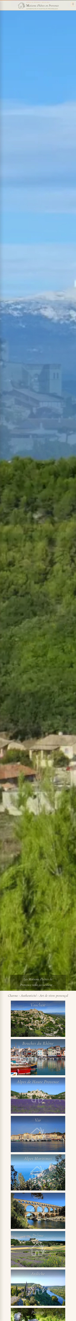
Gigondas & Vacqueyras (24, 1020)
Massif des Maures (51, 1130)
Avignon (17, 1017)
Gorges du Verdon (24, 1102)
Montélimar (54, 1250)
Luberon (25, 1017)
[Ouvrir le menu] (73, 4)
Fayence (38, 1143)
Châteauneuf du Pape (39, 1026)
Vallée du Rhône (54, 1026)
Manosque (56, 1095)
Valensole (54, 1098)
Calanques (24, 1063)
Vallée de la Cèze (57, 1212)
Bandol (55, 1134)
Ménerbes (25, 1023)
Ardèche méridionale (26, 1289)
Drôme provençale (23, 1250)
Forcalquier (23, 1098)
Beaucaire (51, 1215)
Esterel (58, 1140)
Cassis (16, 1063)
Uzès (26, 1212)
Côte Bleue (58, 1063)
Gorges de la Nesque (23, 1026)
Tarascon (22, 1060)
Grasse (53, 1174)
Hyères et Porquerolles (23, 1137)
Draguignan (19, 1140)
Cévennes (24, 1215)
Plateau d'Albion (54, 1020)
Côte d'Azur (22, 1130)
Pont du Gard (17, 1212)
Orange (59, 1017)
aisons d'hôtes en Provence (42, 5)
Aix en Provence (58, 1057)
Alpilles (15, 1057)
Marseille (60, 1060)
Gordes (17, 1023)
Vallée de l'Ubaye (52, 1102)
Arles (15, 1060)
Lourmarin (57, 1023)
